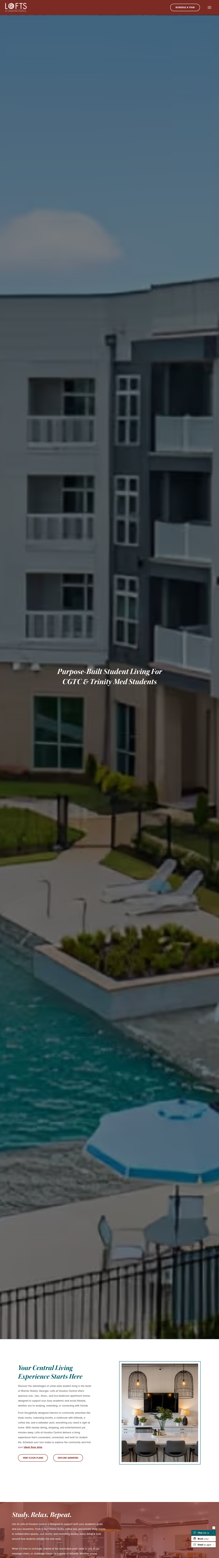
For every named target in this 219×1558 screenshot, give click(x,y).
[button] (209, 7)
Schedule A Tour (185, 7)
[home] (16, 7)
